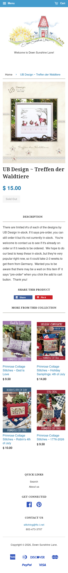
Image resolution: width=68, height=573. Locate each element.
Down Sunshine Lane (44, 544)
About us (34, 486)
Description (33, 216)
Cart (62, 3)
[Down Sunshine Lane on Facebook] (29, 505)
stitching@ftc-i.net (34, 524)
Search (34, 481)
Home (8, 74)
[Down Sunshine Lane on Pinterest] (39, 505)
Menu (11, 3)
